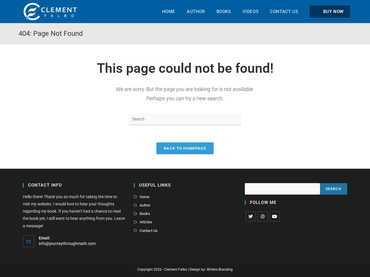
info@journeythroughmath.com (67, 243)
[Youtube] (274, 216)
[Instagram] (263, 216)
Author (145, 205)
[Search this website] (185, 118)
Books (145, 213)
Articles (146, 222)
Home (144, 197)
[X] (251, 216)
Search (333, 189)
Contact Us (149, 230)
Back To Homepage (185, 148)
